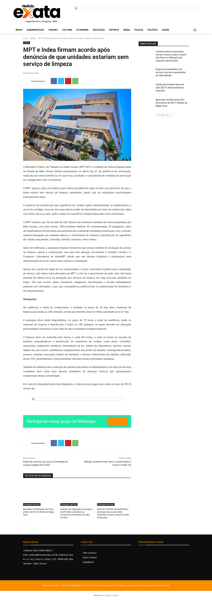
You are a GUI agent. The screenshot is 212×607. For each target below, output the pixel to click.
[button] (194, 30)
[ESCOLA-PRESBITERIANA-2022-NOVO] (77, 404)
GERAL (33, 38)
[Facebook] (54, 81)
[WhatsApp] (75, 81)
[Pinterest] (68, 81)
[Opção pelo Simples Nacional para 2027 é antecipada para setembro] (146, 88)
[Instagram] (148, 552)
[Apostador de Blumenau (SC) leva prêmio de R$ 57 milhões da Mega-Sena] (40, 494)
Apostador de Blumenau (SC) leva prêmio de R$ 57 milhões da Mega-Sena (38, 512)
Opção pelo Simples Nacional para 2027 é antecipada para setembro (170, 87)
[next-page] (30, 525)
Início (25, 38)
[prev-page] (25, 525)
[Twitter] (61, 81)
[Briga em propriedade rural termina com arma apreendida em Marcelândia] (146, 73)
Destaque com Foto (32, 504)
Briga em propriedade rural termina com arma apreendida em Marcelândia (171, 72)
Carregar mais (163, 115)
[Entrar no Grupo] (118, 421)
